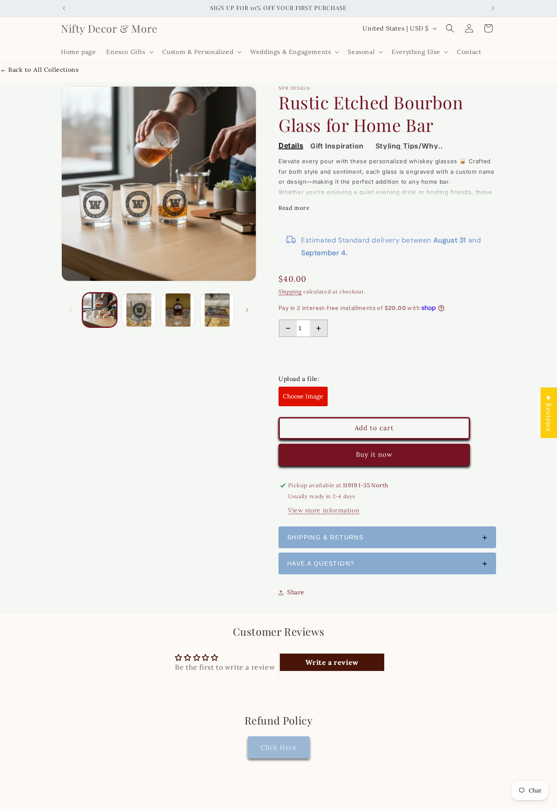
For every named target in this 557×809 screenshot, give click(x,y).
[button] (129, 52)
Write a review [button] (331, 662)
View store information (323, 510)
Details (290, 146)
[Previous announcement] (64, 8)
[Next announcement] (493, 8)
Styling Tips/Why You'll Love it (407, 146)
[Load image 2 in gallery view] (138, 310)
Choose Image (303, 396)
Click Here (279, 747)
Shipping (290, 291)
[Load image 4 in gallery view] (217, 310)
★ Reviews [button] (548, 412)
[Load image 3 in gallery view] (178, 310)
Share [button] (296, 592)
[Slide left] (70, 310)
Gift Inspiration (337, 146)
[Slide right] (247, 310)
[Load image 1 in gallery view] (99, 310)
